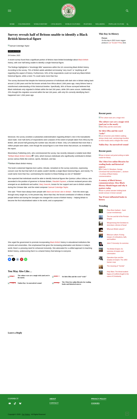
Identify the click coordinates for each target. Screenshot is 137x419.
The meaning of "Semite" (116, 266)
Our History (26, 414)
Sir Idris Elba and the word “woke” (74, 276)
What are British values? (115, 229)
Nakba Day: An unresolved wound (30, 283)
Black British (83, 60)
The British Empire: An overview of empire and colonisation (115, 251)
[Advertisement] (51, 118)
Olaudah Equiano (59, 181)
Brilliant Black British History (19, 156)
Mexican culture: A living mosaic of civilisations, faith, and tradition (117, 237)
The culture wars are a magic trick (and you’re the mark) (34, 276)
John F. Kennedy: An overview (118, 243)
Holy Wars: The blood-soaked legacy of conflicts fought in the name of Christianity (118, 274)
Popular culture (14, 51)
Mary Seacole (44, 184)
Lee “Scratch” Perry (115, 43)
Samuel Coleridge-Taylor (58, 187)
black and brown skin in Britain (59, 192)
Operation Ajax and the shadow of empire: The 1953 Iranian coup (117, 260)
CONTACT (54, 403)
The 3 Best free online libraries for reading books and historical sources (76, 283)
